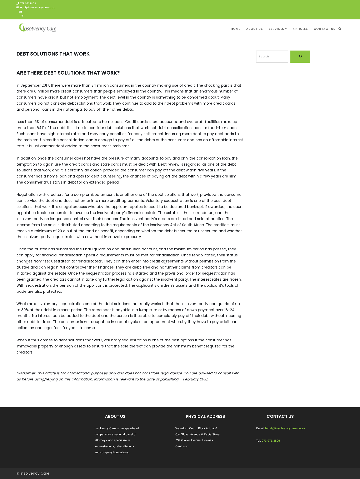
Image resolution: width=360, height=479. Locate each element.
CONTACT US (324, 29)
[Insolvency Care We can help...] (37, 28)
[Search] (339, 28)
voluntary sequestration (125, 340)
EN (20, 11)
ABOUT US (254, 29)
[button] (286, 28)
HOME (235, 29)
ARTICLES (300, 29)
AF (22, 15)
